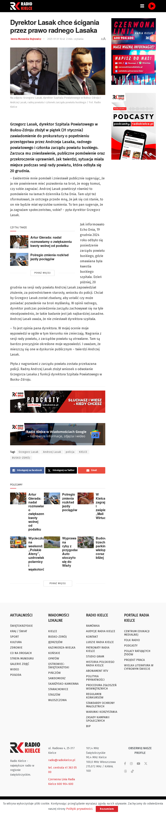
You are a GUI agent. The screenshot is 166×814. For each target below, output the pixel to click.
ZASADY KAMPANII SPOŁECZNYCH (98, 719)
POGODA (15, 675)
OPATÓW (53, 658)
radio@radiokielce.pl (61, 760)
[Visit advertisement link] (133, 51)
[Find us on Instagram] (131, 763)
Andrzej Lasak (52, 452)
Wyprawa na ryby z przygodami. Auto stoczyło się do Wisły (71, 552)
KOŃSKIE (54, 653)
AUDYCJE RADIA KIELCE (100, 631)
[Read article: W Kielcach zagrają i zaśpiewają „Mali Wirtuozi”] (86, 498)
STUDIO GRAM (95, 656)
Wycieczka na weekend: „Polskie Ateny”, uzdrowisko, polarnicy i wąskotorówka (39, 554)
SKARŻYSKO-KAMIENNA (63, 684)
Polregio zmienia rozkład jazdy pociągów (49, 257)
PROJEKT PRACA (134, 660)
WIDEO (14, 669)
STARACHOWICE (58, 689)
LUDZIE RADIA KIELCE (100, 642)
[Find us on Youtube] (138, 763)
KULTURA (16, 642)
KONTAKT (92, 636)
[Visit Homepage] (22, 6)
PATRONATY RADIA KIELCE (97, 649)
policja (70, 452)
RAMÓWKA (93, 626)
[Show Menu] (142, 6)
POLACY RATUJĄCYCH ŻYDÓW (137, 652)
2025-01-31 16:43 (56, 39)
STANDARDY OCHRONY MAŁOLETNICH (100, 704)
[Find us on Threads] (125, 771)
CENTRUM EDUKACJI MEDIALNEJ (137, 633)
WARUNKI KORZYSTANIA (101, 712)
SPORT (14, 636)
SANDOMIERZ (57, 678)
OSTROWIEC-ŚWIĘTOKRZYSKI (58, 665)
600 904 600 (65, 784)
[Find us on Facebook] (125, 763)
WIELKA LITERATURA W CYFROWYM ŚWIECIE (138, 667)
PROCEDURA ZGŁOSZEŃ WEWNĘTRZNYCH (101, 686)
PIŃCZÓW (54, 673)
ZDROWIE (16, 647)
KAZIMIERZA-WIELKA (61, 647)
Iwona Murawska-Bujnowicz (26, 39)
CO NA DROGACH (21, 653)
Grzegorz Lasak (28, 452)
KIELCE (83, 452)
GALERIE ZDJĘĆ (19, 664)
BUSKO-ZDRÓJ (21, 457)
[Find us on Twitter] (145, 763)
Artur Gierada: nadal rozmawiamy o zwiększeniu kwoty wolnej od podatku (51, 241)
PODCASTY (130, 645)
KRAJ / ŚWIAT (18, 631)
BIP (88, 726)
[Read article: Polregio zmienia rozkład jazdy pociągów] (19, 259)
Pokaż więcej (42, 273)
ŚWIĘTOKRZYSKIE (21, 626)
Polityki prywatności (79, 809)
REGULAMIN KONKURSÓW (94, 695)
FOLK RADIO (132, 640)
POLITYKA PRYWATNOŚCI (95, 678)
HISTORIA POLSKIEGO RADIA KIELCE (100, 663)
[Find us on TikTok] (132, 771)
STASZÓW (54, 694)
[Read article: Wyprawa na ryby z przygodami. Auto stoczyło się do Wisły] (52, 542)
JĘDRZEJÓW (55, 642)
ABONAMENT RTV (97, 671)
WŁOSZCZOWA (57, 700)
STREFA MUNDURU (22, 658)
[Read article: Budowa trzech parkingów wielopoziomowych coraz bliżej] (86, 542)
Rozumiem (107, 808)
